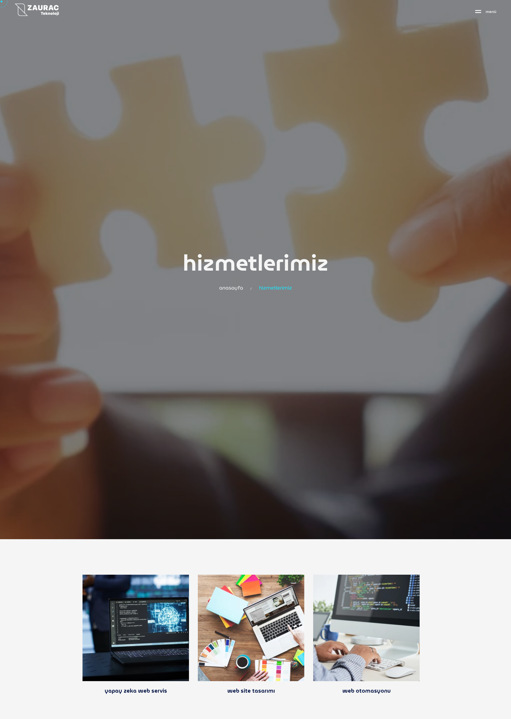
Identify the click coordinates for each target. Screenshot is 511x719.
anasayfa (231, 288)
